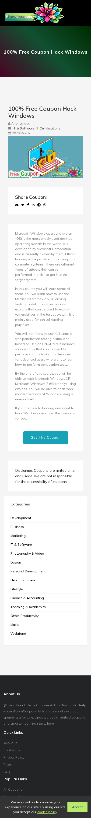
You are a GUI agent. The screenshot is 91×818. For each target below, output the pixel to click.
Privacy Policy (14, 757)
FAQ (7, 772)
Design (15, 562)
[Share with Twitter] (22, 205)
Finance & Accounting (27, 598)
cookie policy (47, 812)
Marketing (18, 536)
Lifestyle (16, 589)
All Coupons (13, 789)
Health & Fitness (22, 580)
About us (10, 743)
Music (14, 625)
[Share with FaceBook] (28, 205)
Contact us (12, 750)
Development (20, 518)
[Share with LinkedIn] (33, 205)
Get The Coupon (46, 437)
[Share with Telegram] (39, 205)
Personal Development (28, 571)
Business (17, 527)
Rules (8, 765)
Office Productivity (24, 616)
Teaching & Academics (28, 607)
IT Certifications (48, 128)
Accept (77, 807)
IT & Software (23, 128)
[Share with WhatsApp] (44, 205)
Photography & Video (27, 553)
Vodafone (18, 633)
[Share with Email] (16, 205)
